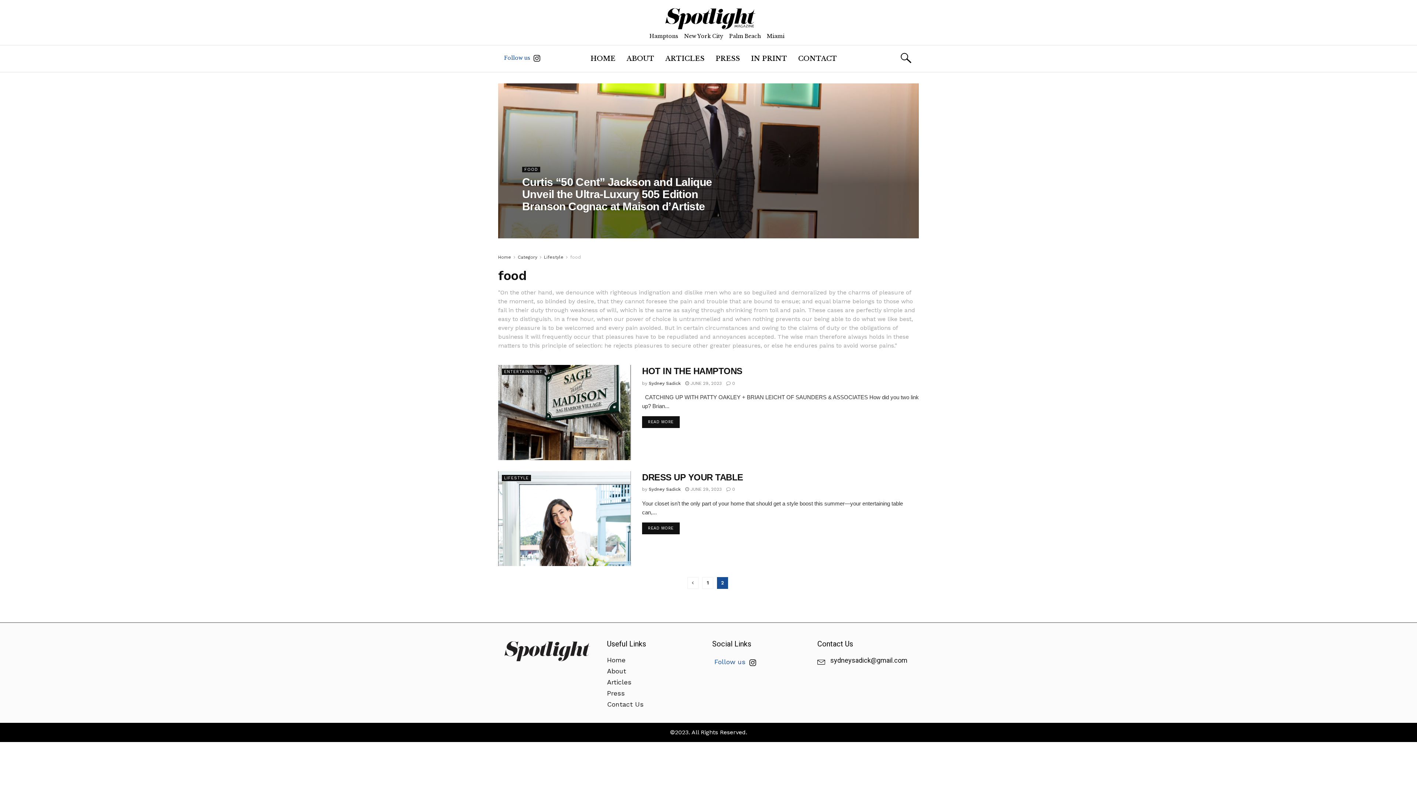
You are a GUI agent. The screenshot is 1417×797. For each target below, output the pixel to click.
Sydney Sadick (665, 383)
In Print (769, 59)
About (640, 59)
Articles (684, 59)
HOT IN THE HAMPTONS (692, 371)
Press (728, 59)
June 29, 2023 (705, 383)
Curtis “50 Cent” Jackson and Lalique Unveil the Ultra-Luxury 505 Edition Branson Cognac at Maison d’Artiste (617, 194)
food (531, 169)
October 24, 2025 (608, 221)
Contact (817, 59)
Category (527, 257)
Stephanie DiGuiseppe (554, 221)
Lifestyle (553, 257)
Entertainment (523, 371)
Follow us (518, 58)
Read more (661, 422)
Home (603, 59)
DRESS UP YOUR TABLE (692, 477)
